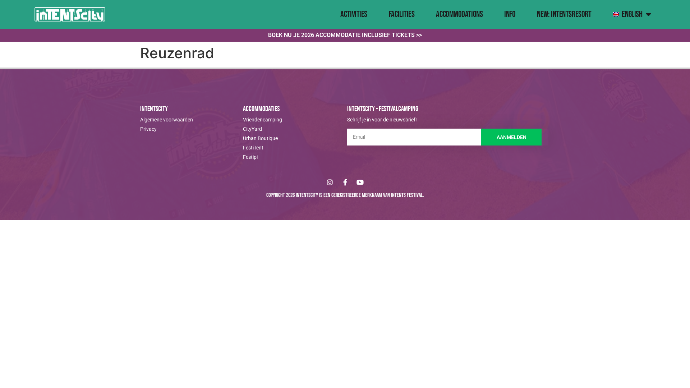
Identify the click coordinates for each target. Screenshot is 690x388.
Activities (353, 14)
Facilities (402, 14)
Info (509, 14)
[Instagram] (330, 182)
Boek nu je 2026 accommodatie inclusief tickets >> (345, 35)
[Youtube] (360, 182)
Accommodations (459, 14)
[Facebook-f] (345, 182)
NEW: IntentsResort (564, 14)
